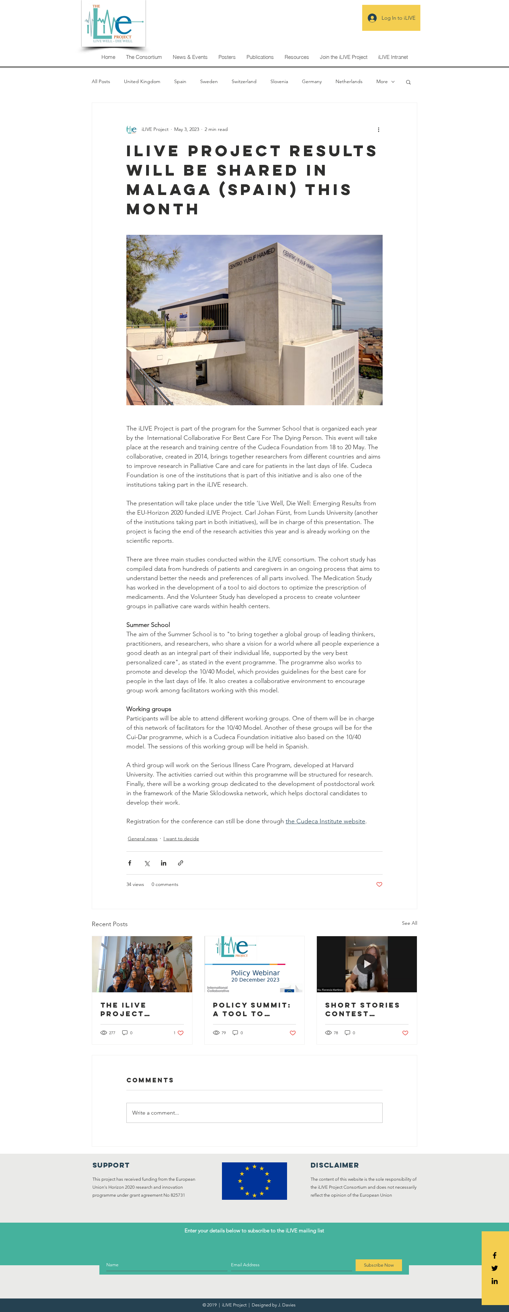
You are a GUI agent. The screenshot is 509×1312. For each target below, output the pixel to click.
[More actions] (378, 129)
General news (143, 838)
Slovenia (279, 81)
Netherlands (349, 81)
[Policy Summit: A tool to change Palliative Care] (255, 964)
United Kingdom (142, 81)
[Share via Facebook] (129, 863)
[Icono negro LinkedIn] (494, 1281)
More (382, 81)
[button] (408, 82)
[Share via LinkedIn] (163, 863)
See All (409, 923)
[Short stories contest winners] (367, 964)
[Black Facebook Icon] (494, 1255)
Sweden (209, 81)
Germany (312, 81)
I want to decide (181, 838)
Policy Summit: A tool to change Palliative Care (254, 1009)
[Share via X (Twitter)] (146, 863)
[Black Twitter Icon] (494, 1268)
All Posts (101, 81)
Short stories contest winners (363, 1009)
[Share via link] (180, 863)
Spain (180, 81)
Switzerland (244, 81)
